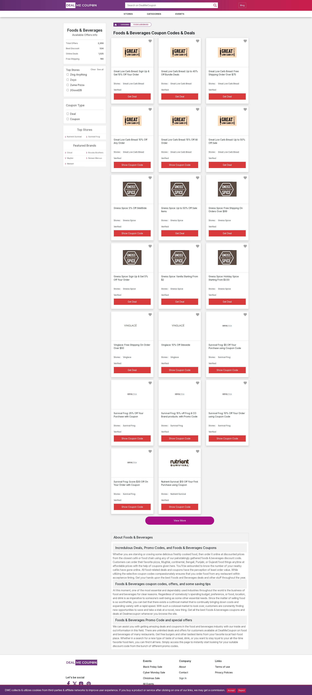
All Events (148, 683)
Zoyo (73, 79)
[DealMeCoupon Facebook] (69, 683)
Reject (242, 690)
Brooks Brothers (95, 152)
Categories (154, 14)
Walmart (70, 164)
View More (180, 520)
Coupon (75, 119)
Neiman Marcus (95, 158)
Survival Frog (94, 136)
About (182, 666)
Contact (183, 672)
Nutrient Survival (74, 136)
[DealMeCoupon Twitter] (75, 683)
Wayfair (70, 158)
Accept (231, 690)
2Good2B (76, 90)
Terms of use (222, 666)
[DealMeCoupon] (81, 664)
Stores (128, 14)
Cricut (69, 152)
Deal (73, 113)
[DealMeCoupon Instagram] (81, 683)
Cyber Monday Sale (154, 672)
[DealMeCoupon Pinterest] (88, 683)
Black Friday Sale (152, 666)
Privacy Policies (224, 672)
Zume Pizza (77, 85)
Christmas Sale (151, 678)
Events (179, 14)
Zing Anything (78, 74)
